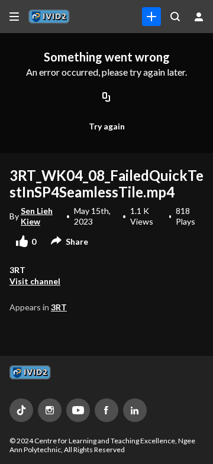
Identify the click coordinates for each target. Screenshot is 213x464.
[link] (151, 16)
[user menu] (198, 16)
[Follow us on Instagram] (50, 410)
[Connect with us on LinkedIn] (135, 410)
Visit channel (34, 281)
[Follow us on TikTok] (21, 410)
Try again (107, 126)
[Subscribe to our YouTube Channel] (78, 410)
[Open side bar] (14, 16)
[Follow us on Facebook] (106, 410)
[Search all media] (175, 16)
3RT (59, 307)
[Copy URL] (106, 97)
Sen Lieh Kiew (37, 216)
